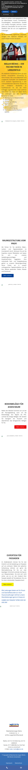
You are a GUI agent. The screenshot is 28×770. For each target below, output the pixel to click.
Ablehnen (14, 11)
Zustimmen (5, 11)
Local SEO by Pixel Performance (14, 759)
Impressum (9, 763)
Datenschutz (18, 763)
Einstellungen (9, 6)
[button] (8, 275)
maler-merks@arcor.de (16, 749)
